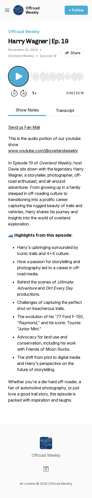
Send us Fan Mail (24, 127)
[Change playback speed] (34, 93)
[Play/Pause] (18, 76)
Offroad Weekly (33, 10)
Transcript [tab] (65, 110)
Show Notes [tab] (27, 109)
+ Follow (76, 10)
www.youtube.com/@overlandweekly (43, 150)
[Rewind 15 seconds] (14, 93)
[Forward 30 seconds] (23, 93)
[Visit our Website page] (46, 469)
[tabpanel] (46, 266)
